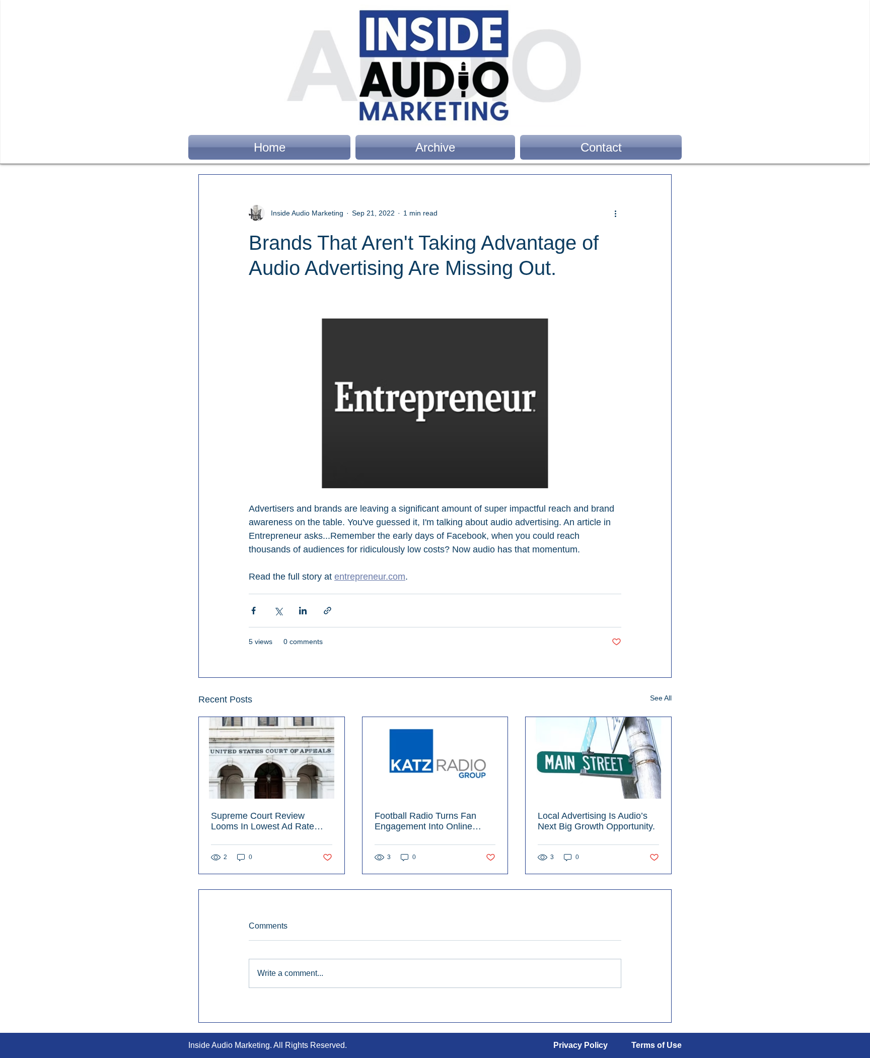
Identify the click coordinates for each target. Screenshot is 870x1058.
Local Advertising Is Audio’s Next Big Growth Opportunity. (596, 821)
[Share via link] (327, 610)
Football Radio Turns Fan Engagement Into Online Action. (425, 821)
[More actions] (615, 213)
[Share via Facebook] (253, 610)
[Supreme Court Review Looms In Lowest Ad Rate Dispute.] (271, 758)
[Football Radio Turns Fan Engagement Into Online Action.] (435, 758)
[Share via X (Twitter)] (278, 610)
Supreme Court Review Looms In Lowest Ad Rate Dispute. (262, 821)
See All (661, 698)
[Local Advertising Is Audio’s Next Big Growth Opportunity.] (598, 758)
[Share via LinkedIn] (303, 610)
